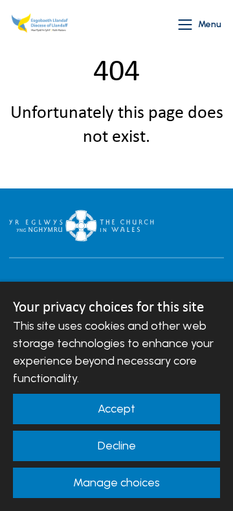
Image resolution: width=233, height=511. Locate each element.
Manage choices (116, 482)
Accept (116, 409)
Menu (209, 24)
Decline (117, 445)
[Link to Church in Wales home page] (81, 225)
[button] (185, 25)
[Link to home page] (41, 24)
